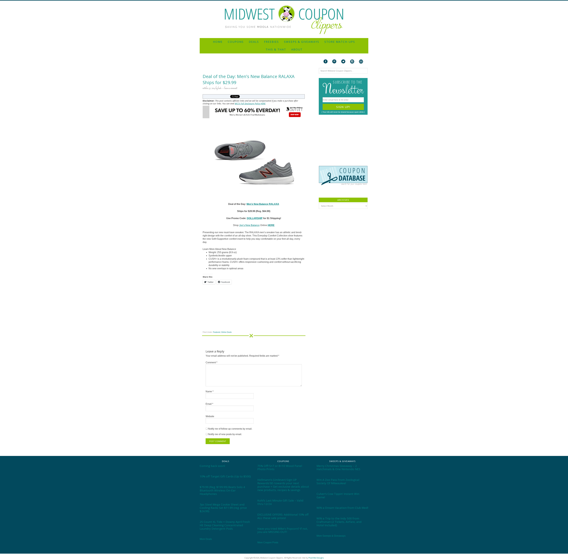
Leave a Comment (230, 88)
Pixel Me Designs (316, 557)
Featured (216, 332)
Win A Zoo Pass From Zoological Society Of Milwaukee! (338, 481)
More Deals (206, 539)
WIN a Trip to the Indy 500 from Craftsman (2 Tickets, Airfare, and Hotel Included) (339, 521)
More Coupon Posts (267, 542)
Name (209, 391)
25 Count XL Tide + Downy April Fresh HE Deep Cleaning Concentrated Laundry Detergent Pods (225, 525)
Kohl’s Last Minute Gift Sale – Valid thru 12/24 (280, 502)
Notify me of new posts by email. (225, 434)
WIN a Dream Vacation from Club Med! (342, 508)
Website (210, 416)
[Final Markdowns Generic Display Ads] (254, 112)
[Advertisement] (284, 2)
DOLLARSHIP (255, 218)
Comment (211, 362)
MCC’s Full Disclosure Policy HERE (250, 103)
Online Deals (226, 332)
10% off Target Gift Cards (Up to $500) (225, 476)
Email (209, 404)
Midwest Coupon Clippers (284, 19)
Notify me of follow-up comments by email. (230, 429)
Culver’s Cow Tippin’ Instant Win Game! (338, 495)
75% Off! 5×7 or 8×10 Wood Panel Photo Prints (279, 467)
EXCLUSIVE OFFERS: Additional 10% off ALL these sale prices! (283, 516)
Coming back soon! (212, 466)
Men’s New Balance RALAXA (263, 204)
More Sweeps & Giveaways (331, 536)
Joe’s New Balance (249, 225)
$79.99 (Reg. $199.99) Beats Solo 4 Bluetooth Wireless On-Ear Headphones (222, 490)
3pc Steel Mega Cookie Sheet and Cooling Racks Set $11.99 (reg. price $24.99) (223, 508)
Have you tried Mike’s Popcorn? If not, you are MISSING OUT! (282, 530)
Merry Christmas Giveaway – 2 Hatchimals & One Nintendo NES (338, 467)
